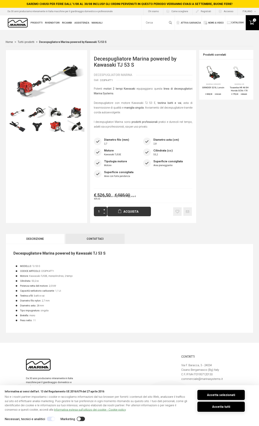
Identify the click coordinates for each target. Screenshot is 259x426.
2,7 (105, 143)
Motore (107, 165)
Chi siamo (153, 11)
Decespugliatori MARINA (113, 75)
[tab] (35, 239)
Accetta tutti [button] (221, 407)
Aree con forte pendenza (117, 176)
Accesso (228, 11)
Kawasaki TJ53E (112, 154)
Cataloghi (237, 22)
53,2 (155, 154)
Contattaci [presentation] (95, 238)
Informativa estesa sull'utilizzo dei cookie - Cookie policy (90, 409)
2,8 (155, 143)
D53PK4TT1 (106, 80)
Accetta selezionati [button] (221, 395)
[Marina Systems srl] (19, 22)
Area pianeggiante (163, 165)
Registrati (206, 11)
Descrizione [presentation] (35, 238)
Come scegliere (179, 11)
